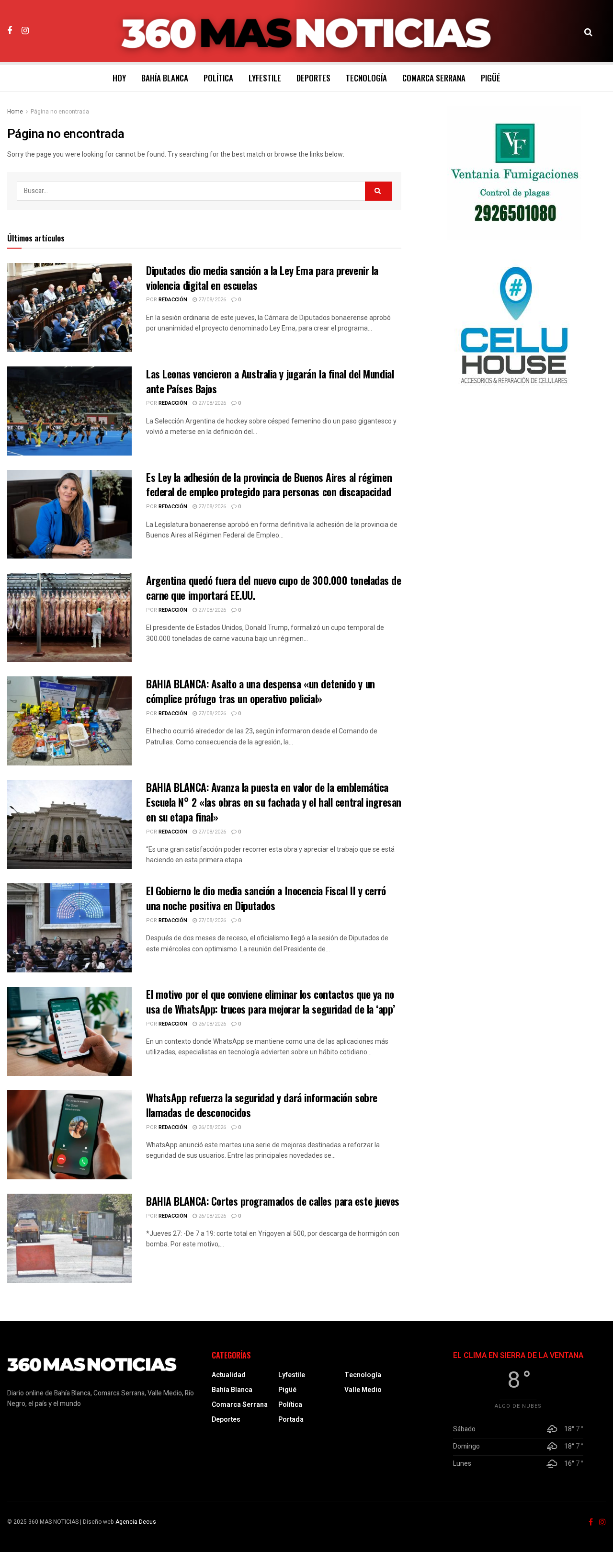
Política (218, 78)
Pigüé (490, 78)
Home (15, 111)
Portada (291, 1420)
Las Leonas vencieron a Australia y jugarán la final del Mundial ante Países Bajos (270, 381)
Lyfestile (265, 78)
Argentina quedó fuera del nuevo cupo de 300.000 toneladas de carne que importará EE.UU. (273, 587)
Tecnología (366, 78)
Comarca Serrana (433, 78)
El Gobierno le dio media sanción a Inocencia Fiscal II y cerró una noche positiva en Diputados (266, 898)
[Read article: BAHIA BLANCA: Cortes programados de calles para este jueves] (69, 1238)
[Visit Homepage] (306, 31)
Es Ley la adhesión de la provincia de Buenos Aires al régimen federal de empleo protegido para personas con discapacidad (269, 484)
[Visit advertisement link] (514, 173)
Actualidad (229, 1375)
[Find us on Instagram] (25, 30)
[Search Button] (588, 31)
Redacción (173, 300)
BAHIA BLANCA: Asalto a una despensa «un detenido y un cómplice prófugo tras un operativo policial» (260, 691)
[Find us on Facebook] (9, 30)
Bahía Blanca (164, 78)
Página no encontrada (60, 111)
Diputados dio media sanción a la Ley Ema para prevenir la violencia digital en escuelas (262, 277)
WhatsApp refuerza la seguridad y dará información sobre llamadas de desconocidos (261, 1105)
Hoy (119, 78)
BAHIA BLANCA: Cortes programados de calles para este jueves (272, 1201)
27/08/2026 (211, 300)
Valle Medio (363, 1390)
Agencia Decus (135, 1522)
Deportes (313, 78)
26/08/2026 (211, 1024)
